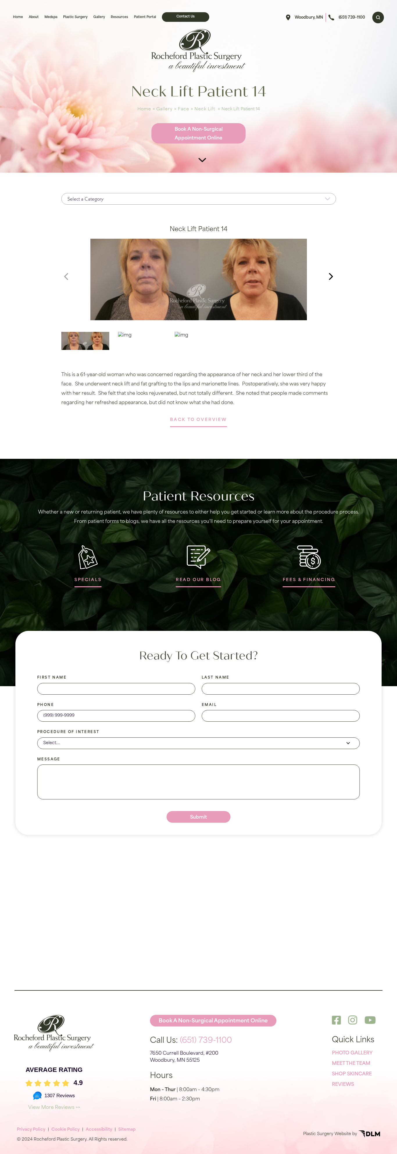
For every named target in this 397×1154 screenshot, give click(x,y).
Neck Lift (204, 109)
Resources (119, 17)
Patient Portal (145, 17)
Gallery (99, 17)
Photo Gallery (352, 1053)
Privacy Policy (31, 1130)
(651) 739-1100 (352, 18)
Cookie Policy (65, 1130)
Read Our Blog (198, 580)
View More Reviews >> (54, 1107)
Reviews (343, 1084)
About (34, 17)
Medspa (50, 17)
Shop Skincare (352, 1074)
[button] (331, 276)
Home (18, 17)
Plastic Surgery (75, 17)
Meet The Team (351, 1063)
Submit (198, 817)
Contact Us (185, 16)
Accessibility (99, 1130)
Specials (87, 580)
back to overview (198, 420)
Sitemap (126, 1130)
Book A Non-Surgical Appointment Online (199, 134)
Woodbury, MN (309, 18)
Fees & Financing (309, 580)
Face (183, 109)
